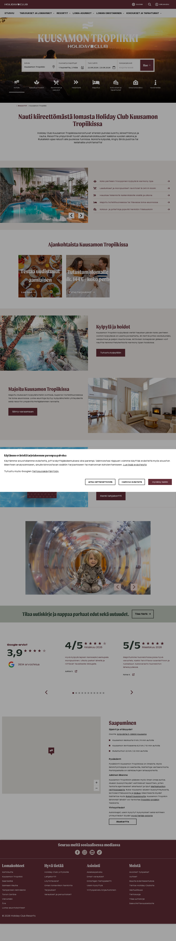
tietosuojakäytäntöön (45, 471)
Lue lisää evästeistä (135, 464)
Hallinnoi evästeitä (132, 482)
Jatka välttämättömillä (100, 482)
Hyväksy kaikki (160, 482)
